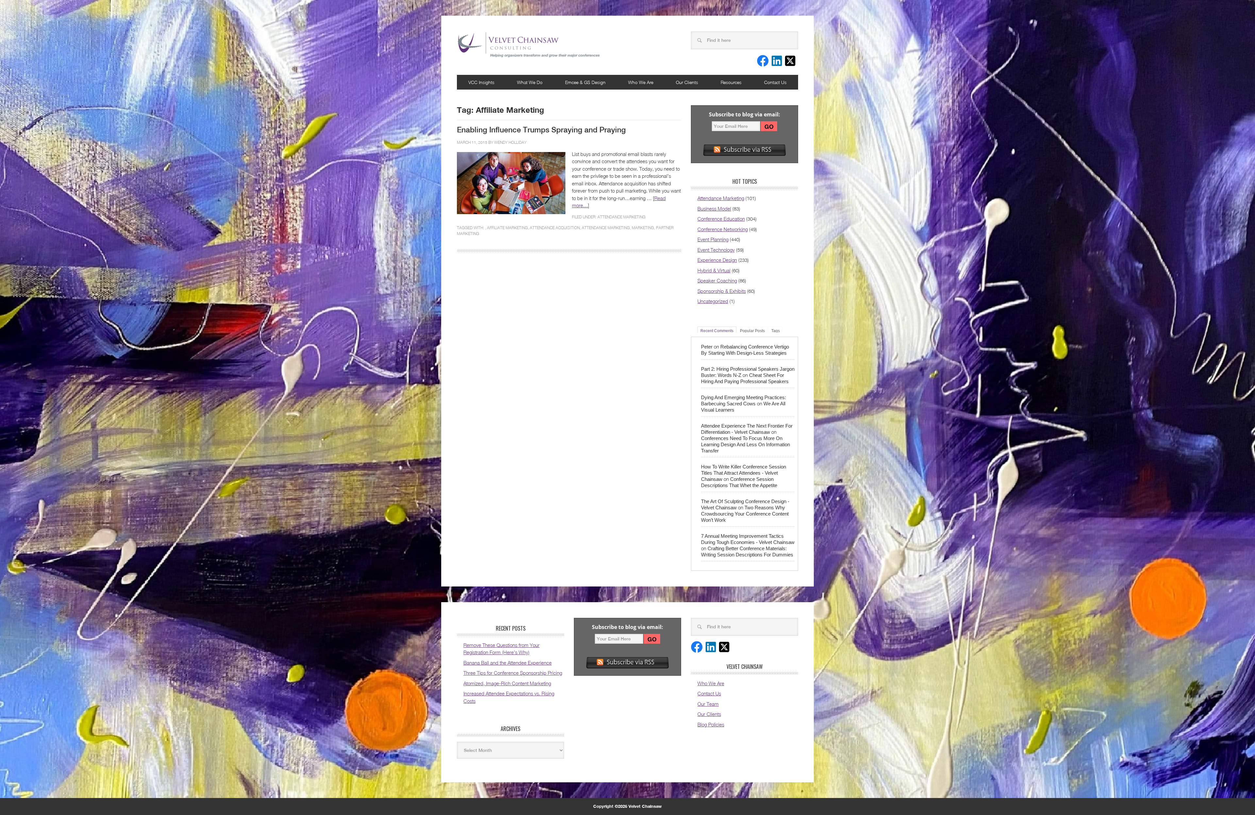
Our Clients (687, 82)
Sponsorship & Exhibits (721, 291)
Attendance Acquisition (555, 227)
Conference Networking (722, 229)
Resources (731, 82)
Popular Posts (752, 331)
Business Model (714, 209)
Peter (706, 346)
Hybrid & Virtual (713, 270)
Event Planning (712, 239)
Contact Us (775, 82)
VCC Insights (481, 82)
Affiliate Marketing (507, 227)
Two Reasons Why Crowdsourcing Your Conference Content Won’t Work (745, 514)
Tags (775, 331)
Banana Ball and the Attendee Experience (507, 663)
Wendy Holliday (510, 142)
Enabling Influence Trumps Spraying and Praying (541, 130)
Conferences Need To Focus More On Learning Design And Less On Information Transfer (745, 444)
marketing (643, 227)
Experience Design (717, 260)
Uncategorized (712, 301)
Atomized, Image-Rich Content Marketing (507, 683)
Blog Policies (710, 724)
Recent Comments (716, 331)
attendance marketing (606, 227)
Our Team (708, 704)
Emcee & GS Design (585, 82)
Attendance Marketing (621, 216)
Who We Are (640, 82)
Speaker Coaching (717, 280)
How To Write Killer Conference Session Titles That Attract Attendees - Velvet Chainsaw (743, 473)
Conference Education (721, 219)
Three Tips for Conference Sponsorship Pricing (512, 673)
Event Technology (716, 250)
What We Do (530, 82)
